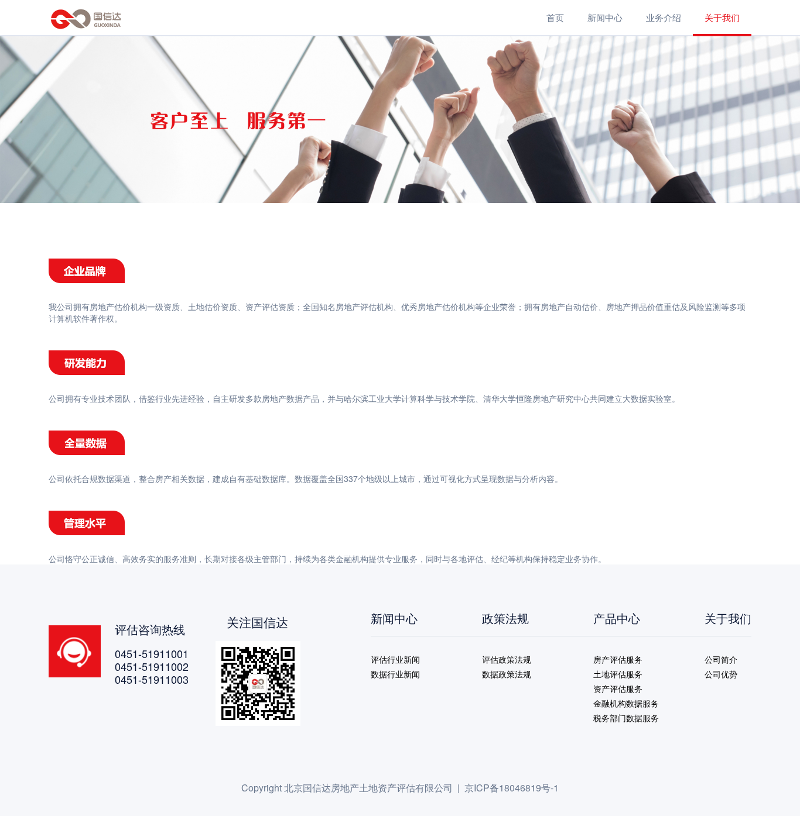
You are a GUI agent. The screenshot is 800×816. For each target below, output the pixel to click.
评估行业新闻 (395, 659)
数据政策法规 (506, 674)
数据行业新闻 (395, 674)
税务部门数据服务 (626, 718)
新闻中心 (605, 17)
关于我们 (722, 17)
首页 (555, 17)
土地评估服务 (617, 674)
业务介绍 (663, 17)
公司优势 (721, 674)
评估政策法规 (506, 659)
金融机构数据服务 (626, 703)
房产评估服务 (617, 659)
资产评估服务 (617, 688)
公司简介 (721, 659)
